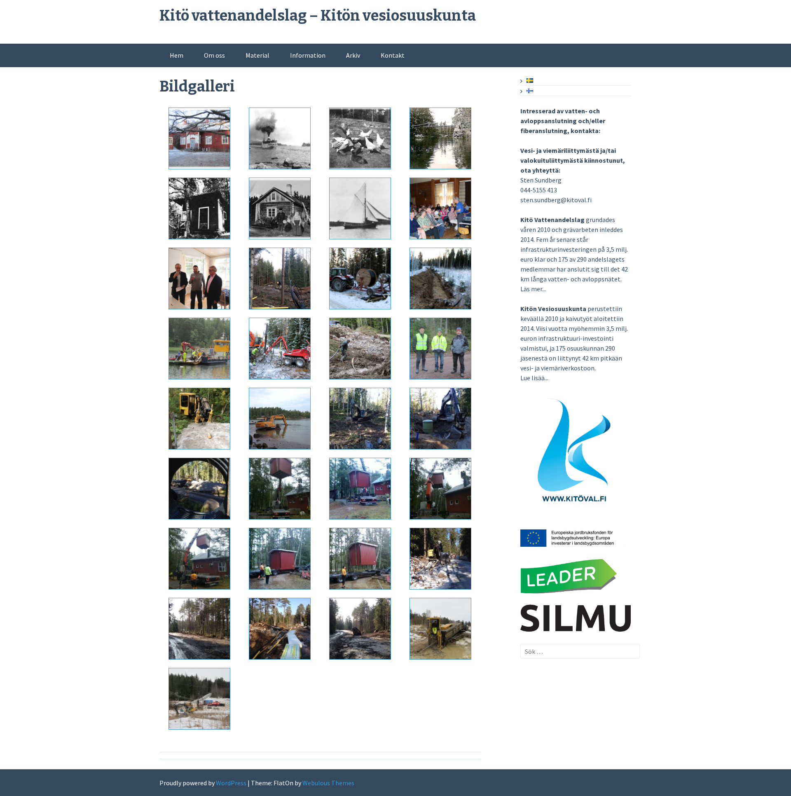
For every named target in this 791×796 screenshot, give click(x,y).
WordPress (231, 783)
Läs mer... (533, 289)
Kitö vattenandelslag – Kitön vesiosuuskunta (317, 16)
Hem (176, 55)
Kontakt (393, 55)
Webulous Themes (328, 783)
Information (307, 55)
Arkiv (353, 55)
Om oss (214, 55)
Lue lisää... (534, 378)
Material (257, 55)
